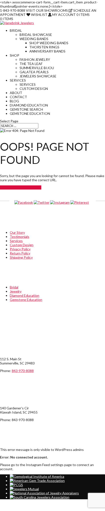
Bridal (16, 30)
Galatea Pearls (34, 72)
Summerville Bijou (37, 68)
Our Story (17, 232)
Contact (18, 97)
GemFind (7, 509)
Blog (14, 101)
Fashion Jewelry (35, 59)
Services (18, 80)
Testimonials (19, 236)
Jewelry (15, 291)
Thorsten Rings (44, 47)
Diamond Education (29, 105)
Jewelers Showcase (38, 76)
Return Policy (20, 253)
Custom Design (34, 88)
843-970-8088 (23, 371)
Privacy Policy (20, 249)
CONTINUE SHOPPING (20, 187)
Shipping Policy (21, 257)
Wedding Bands (34, 39)
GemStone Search (26, 109)
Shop (14, 55)
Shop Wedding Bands (48, 43)
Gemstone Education (30, 113)
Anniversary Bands (47, 51)
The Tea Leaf (31, 64)
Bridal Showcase (36, 34)
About (16, 93)
